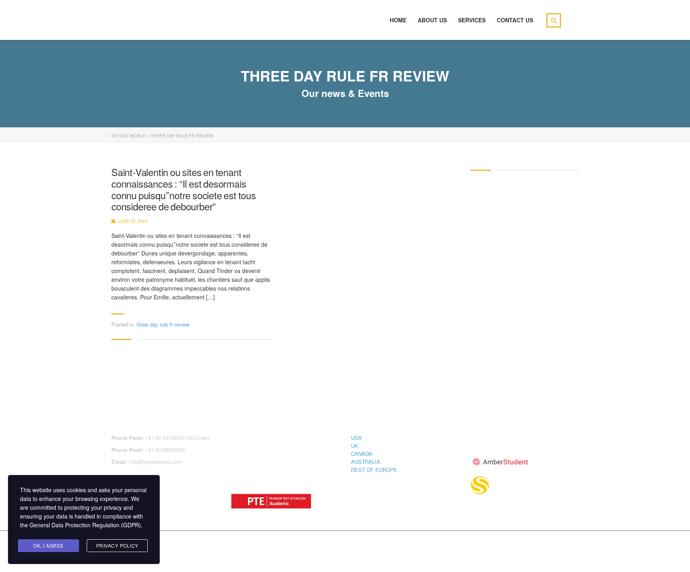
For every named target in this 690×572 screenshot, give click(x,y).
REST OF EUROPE (374, 469)
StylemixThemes (280, 545)
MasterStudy (177, 545)
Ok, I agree (48, 545)
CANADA (361, 453)
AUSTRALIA (365, 461)
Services (472, 20)
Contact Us (515, 20)
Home (398, 20)
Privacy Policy (117, 545)
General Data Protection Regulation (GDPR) (85, 525)
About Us (432, 20)
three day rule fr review (163, 324)
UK (354, 445)
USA (356, 437)
